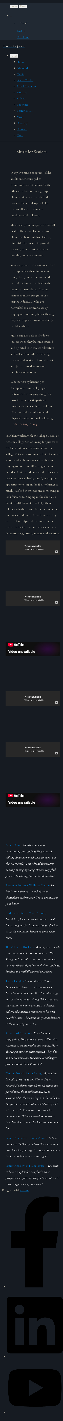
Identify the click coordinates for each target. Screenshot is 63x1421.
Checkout (23, 37)
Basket (21, 31)
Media (20, 74)
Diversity (22, 123)
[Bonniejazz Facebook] (35, 1285)
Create (24, 1190)
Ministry (22, 92)
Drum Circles (25, 80)
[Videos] (35, 1410)
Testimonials (25, 111)
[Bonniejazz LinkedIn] (35, 1355)
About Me (23, 68)
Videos (21, 98)
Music (20, 117)
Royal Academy (26, 86)
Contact (22, 129)
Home (20, 62)
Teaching (22, 104)
